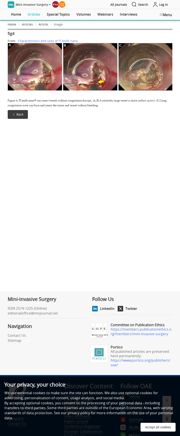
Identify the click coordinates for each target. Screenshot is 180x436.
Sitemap (14, 340)
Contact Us (17, 335)
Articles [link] (27, 24)
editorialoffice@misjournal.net (33, 313)
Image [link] (58, 24)
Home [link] (12, 24)
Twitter (131, 308)
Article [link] (43, 24)
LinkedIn (107, 308)
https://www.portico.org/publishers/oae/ (140, 362)
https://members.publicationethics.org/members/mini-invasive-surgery (141, 331)
